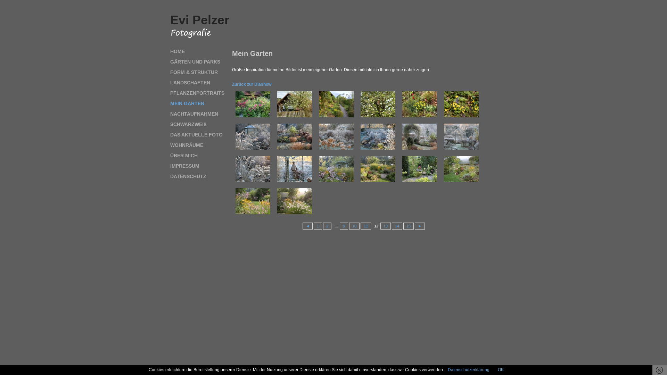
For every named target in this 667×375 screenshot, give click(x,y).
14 (397, 226)
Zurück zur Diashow (251, 84)
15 (408, 226)
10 (354, 226)
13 (386, 226)
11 (366, 226)
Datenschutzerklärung (468, 369)
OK (501, 369)
